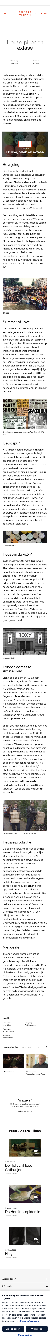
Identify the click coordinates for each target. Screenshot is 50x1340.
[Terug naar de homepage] (25, 14)
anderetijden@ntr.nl (25, 1111)
